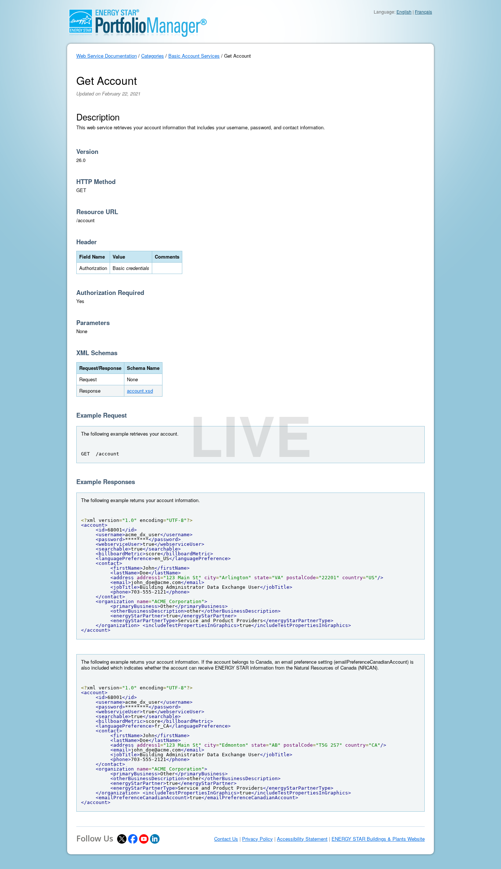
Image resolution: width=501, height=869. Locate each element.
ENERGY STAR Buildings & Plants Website (378, 839)
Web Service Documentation (106, 55)
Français (423, 11)
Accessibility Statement (302, 839)
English (404, 11)
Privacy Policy (257, 839)
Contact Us (226, 839)
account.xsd (140, 390)
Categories (152, 55)
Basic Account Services (194, 55)
